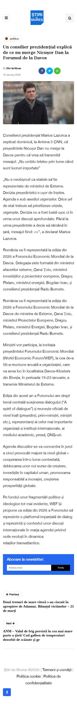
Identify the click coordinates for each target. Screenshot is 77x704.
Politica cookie (29, 676)
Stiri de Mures (13, 68)
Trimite (61, 568)
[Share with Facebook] (41, 71)
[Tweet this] (49, 71)
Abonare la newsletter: (25, 559)
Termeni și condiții (56, 670)
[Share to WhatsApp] (57, 71)
